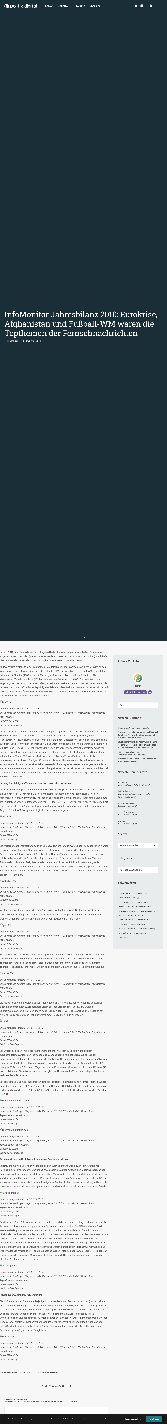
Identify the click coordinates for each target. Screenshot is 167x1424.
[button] (161, 6)
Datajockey (141, 893)
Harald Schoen (126, 907)
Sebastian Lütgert (127, 929)
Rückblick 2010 (25, 1373)
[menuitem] (48, 6)
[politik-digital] (20, 6)
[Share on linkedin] (56, 1385)
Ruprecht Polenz (138, 924)
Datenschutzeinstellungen (133, 1419)
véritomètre (125, 933)
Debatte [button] (63, 6)
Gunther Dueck (144, 902)
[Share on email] (69, 1385)
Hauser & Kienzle (143, 907)
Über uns (95, 6)
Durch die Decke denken (129, 898)
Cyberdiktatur (125, 893)
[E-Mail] (150, 692)
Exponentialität (126, 902)
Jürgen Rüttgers (147, 911)
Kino (121, 915)
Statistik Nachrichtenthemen (46, 1373)
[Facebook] (143, 6)
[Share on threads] (49, 1385)
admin (38, 341)
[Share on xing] (66, 1385)
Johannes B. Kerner (127, 911)
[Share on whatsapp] (59, 1385)
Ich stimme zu (154, 1419)
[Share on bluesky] (63, 1385)
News (27, 341)
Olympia (123, 924)
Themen (48, 6)
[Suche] (138, 705)
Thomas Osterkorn (147, 929)
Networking (142, 920)
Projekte (79, 6)
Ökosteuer (124, 938)
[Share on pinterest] (53, 1385)
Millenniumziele (126, 920)
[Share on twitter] (46, 1385)
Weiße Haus (140, 933)
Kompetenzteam (135, 915)
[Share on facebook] (42, 1385)
